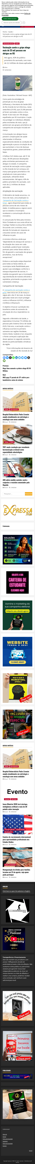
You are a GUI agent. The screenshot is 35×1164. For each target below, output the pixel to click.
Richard (6, 422)
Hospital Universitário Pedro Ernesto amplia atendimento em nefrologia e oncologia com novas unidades (16, 417)
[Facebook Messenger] (25, 357)
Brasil (12, 442)
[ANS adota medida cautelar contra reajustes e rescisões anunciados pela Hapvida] (17, 467)
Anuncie (4, 1136)
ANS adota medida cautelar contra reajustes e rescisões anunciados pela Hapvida (16, 482)
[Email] (4, 360)
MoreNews (27, 1161)
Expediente (5, 1141)
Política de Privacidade (8, 1138)
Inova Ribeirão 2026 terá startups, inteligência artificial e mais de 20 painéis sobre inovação (15, 806)
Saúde (17, 43)
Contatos (5, 1145)
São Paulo (14, 799)
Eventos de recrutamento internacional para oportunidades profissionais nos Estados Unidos (17, 839)
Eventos (7, 799)
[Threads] (10, 357)
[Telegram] (22, 357)
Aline (5, 67)
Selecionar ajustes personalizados (12, 22)
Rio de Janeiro (14, 409)
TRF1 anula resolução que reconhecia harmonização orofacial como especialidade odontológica (16, 449)
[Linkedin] (16, 357)
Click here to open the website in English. (16, 891)
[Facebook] (4, 357)
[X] (28, 357)
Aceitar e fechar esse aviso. (10, 18)
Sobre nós (5, 1134)
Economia (12, 864)
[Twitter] (19, 357)
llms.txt (30, 1150)
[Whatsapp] (13, 357)
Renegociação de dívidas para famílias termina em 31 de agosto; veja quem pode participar (16, 872)
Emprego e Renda (9, 829)
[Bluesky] (7, 357)
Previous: (17, 368)
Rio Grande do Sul (8, 43)
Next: (16, 377)
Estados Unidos (21, 829)
